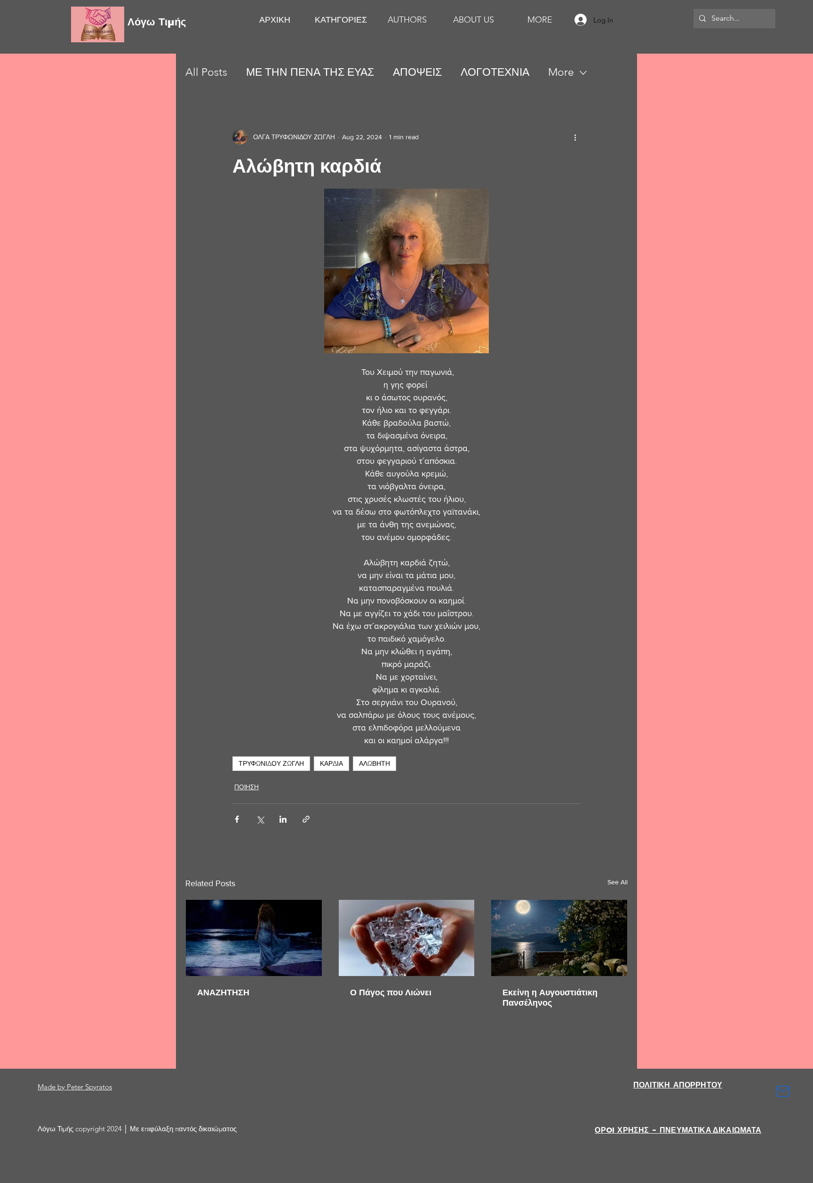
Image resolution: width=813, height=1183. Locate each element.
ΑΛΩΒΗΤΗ (374, 763)
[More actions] (575, 137)
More (561, 72)
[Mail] (782, 1091)
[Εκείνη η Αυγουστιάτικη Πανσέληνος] (559, 938)
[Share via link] (306, 819)
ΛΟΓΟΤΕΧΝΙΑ (495, 72)
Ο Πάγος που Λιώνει (390, 992)
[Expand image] (406, 271)
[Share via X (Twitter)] (259, 819)
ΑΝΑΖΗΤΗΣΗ (223, 992)
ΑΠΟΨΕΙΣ (417, 72)
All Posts (206, 72)
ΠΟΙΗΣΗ (246, 787)
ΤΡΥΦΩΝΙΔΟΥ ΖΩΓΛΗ (271, 763)
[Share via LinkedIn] (283, 819)
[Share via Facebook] (236, 819)
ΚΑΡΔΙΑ (331, 763)
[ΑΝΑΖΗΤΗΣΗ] (254, 938)
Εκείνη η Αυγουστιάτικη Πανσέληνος (550, 997)
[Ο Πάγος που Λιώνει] (407, 938)
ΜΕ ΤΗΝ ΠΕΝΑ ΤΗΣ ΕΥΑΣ (310, 72)
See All (617, 882)
